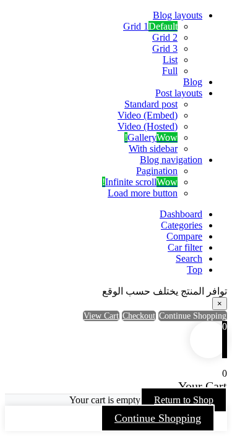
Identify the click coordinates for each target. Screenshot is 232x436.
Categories (181, 225)
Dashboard (181, 214)
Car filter (185, 247)
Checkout (138, 316)
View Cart (101, 316)
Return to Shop (183, 400)
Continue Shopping (157, 418)
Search (189, 258)
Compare (184, 236)
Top (194, 269)
